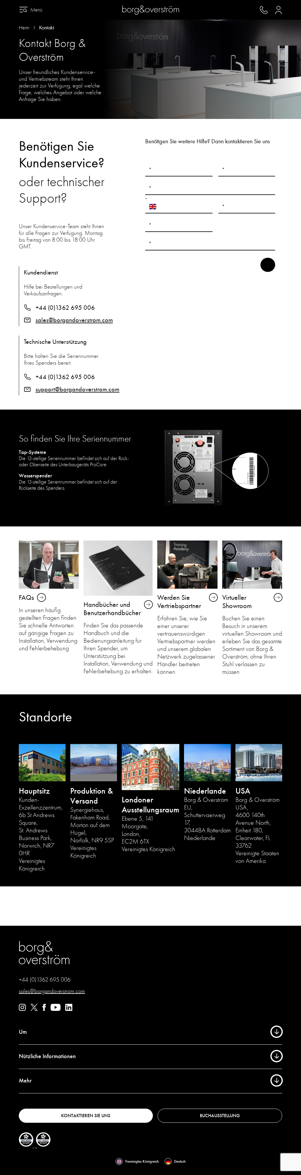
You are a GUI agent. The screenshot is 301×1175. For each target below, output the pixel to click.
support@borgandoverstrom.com (77, 389)
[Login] (278, 10)
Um (23, 1032)
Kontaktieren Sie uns (85, 1116)
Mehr (25, 1080)
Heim (24, 28)
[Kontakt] (264, 10)
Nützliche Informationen (47, 1056)
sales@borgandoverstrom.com (74, 320)
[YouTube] (56, 1009)
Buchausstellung (220, 1116)
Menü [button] (36, 10)
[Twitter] (34, 1009)
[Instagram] (22, 1009)
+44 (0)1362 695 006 (65, 308)
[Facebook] (44, 1009)
